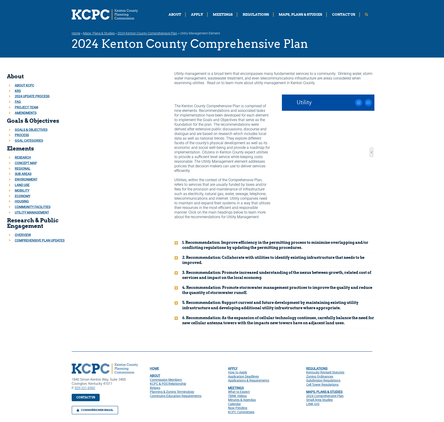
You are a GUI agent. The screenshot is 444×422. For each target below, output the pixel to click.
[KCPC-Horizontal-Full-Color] (105, 365)
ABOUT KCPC (24, 85)
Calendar (234, 404)
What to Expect (239, 392)
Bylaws (155, 388)
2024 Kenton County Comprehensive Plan (147, 33)
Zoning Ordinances (319, 376)
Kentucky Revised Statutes (325, 372)
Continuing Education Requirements (175, 396)
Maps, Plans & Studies (99, 33)
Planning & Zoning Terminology (172, 392)
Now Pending (237, 408)
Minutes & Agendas (242, 400)
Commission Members (166, 380)
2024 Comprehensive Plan (325, 396)
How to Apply (237, 372)
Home (76, 33)
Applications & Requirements (248, 380)
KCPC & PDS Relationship (168, 383)
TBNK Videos (237, 396)
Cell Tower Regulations (322, 384)
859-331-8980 (85, 388)
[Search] (366, 14)
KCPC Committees (241, 412)
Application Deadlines (243, 376)
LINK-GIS (312, 404)
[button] (274, 245)
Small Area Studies (319, 400)
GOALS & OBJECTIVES (31, 129)
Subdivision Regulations (323, 380)
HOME (154, 368)
